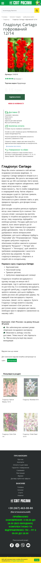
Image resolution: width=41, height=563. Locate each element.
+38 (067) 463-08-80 (20, 508)
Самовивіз (20, 470)
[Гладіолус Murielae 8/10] (31, 387)
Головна (20, 487)
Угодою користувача (17, 561)
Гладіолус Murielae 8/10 (30, 399)
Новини (20, 495)
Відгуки (20, 476)
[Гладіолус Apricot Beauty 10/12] (10, 387)
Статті (20, 493)
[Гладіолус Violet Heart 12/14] (31, 422)
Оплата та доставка (20, 465)
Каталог (21, 490)
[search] (36, 10)
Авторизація (12, 360)
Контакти (20, 462)
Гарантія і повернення (20, 468)
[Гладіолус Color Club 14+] (10, 422)
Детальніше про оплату (13, 146)
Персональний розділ (20, 540)
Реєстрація (20, 473)
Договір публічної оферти (20, 479)
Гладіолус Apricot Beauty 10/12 (8, 400)
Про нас (20, 459)
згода (37, 560)
